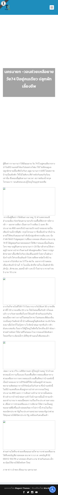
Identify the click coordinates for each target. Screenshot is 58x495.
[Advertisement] (29, 52)
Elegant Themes (22, 488)
